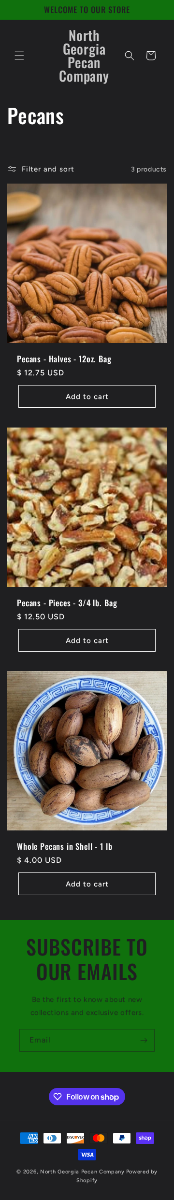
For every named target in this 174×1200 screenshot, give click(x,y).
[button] (19, 55)
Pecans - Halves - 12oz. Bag (64, 359)
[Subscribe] (143, 1040)
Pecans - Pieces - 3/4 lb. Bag (67, 603)
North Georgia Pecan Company (82, 1172)
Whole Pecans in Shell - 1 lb (65, 846)
